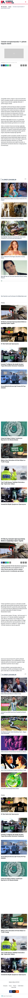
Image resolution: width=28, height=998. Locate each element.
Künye (10, 985)
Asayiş (9, 6)
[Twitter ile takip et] (14, 991)
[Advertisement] (14, 25)
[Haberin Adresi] (7, 1)
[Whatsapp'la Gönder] (8, 65)
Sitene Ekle (13, 987)
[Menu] (26, 2)
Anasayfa (5, 6)
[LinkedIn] (6, 65)
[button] (21, 65)
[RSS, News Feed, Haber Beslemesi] (17, 991)
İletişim (14, 985)
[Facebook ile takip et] (10, 991)
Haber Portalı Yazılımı (7, 996)
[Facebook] (2, 65)
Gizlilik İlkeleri (20, 985)
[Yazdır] (10, 65)
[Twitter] (4, 65)
